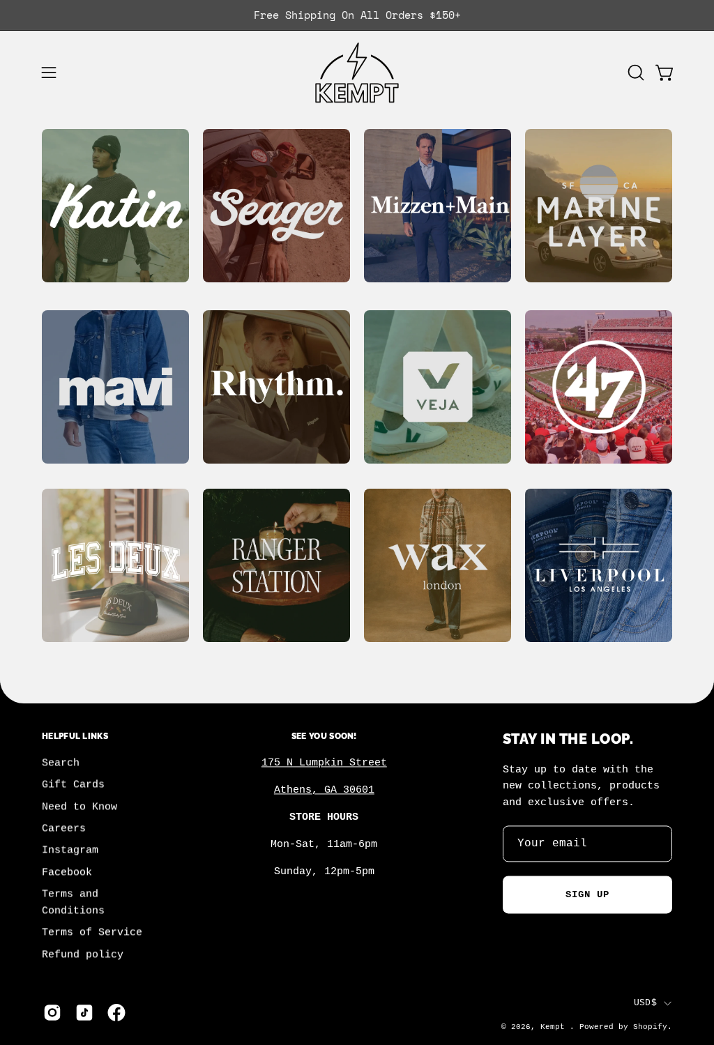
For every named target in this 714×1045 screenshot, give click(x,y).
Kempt (555, 1027)
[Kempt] (357, 73)
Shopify (650, 1027)
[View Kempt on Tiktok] (84, 1012)
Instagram (70, 850)
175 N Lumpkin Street (324, 763)
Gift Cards (73, 785)
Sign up (587, 894)
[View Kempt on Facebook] (116, 1012)
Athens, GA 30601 (324, 790)
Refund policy (82, 954)
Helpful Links (75, 736)
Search (60, 763)
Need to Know (79, 806)
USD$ (645, 1003)
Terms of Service (92, 932)
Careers (64, 829)
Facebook (67, 873)
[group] (357, 15)
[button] (634, 72)
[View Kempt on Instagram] (52, 1012)
